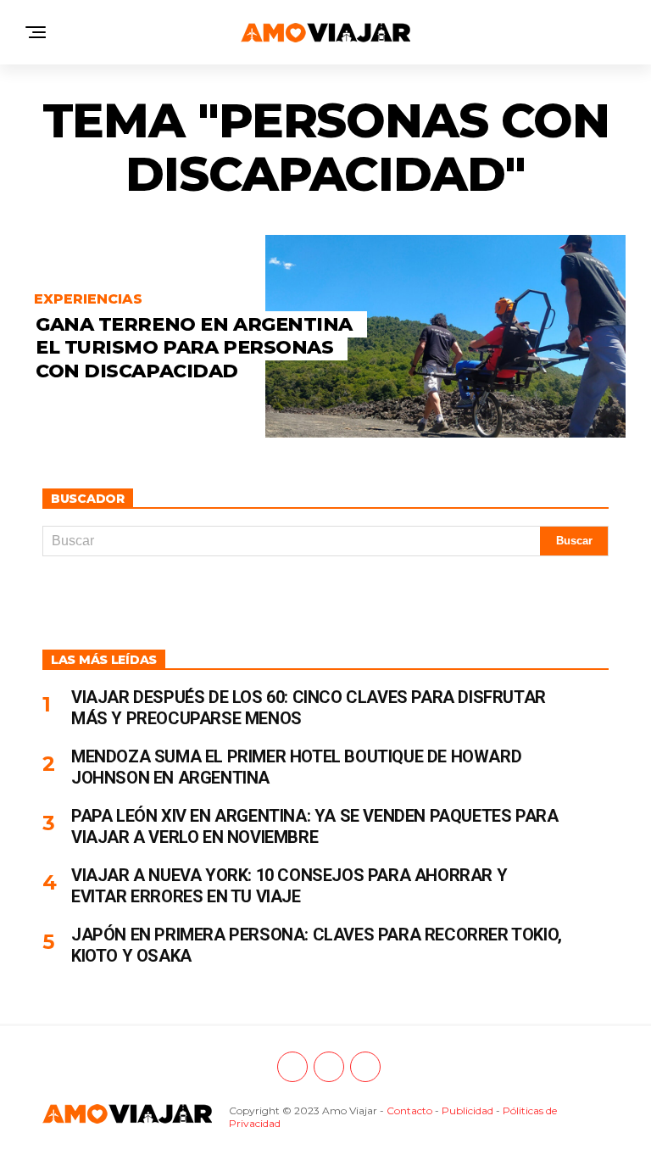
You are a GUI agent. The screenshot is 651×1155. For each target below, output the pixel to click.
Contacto (409, 1110)
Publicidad (467, 1110)
